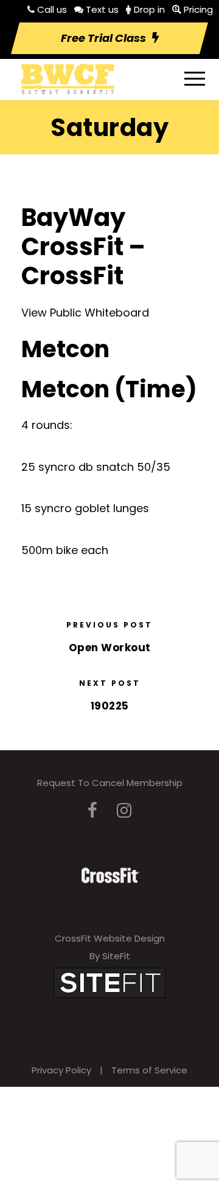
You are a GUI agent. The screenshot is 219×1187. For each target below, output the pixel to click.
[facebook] (92, 811)
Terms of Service (149, 1070)
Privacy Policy (61, 1070)
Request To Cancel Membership (109, 782)
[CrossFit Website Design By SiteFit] (109, 982)
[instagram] (124, 811)
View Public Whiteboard (85, 312)
